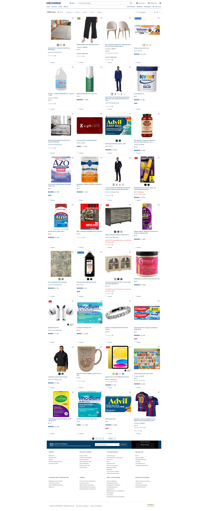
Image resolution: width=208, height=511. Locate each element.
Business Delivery (84, 459)
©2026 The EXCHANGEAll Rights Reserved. (62, 506)
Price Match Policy (53, 463)
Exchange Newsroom (112, 487)
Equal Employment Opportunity (88, 489)
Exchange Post (110, 489)
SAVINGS (51, 452)
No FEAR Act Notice (140, 487)
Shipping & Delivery (112, 467)
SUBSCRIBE (123, 444)
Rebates (51, 459)
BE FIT (137, 455)
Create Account (111, 455)
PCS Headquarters (140, 463)
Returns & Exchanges (112, 465)
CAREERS (82, 477)
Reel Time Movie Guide (85, 461)
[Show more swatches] (124, 94)
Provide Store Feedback (86, 457)
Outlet (60, 6)
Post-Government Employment (88, 481)
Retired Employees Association (87, 487)
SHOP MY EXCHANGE (86, 452)
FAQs (108, 461)
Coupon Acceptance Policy (55, 461)
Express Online (83, 455)
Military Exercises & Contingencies (115, 491)
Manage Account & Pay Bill (55, 481)
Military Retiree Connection (87, 485)
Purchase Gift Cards (85, 465)
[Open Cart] (160, 3)
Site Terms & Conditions (82, 506)
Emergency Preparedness (142, 465)
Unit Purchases (131, 6)
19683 (110, 438)
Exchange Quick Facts (112, 483)
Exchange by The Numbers (113, 485)
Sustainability (110, 492)
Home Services (83, 467)
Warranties (109, 469)
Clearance (54, 6)
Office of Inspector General (142, 481)
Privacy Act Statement (96, 506)
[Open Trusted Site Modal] (151, 505)
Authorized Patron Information (114, 457)
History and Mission (112, 481)
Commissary (138, 483)
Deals (48, 6)
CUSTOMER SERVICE (112, 452)
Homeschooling (139, 457)
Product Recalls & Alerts (113, 473)
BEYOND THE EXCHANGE (142, 477)
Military (66, 6)
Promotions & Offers (54, 483)
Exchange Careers (84, 483)
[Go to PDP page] (61, 30)
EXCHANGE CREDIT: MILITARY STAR (58, 477)
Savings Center (52, 457)
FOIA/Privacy (110, 494)
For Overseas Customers (113, 471)
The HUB (137, 461)
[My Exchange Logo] (57, 3)
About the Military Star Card (56, 485)
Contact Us (110, 459)
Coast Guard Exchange (141, 485)
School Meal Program (140, 459)
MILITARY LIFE (139, 452)
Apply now (51, 487)
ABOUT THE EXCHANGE (113, 477)
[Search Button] (131, 3)
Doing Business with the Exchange (115, 496)
